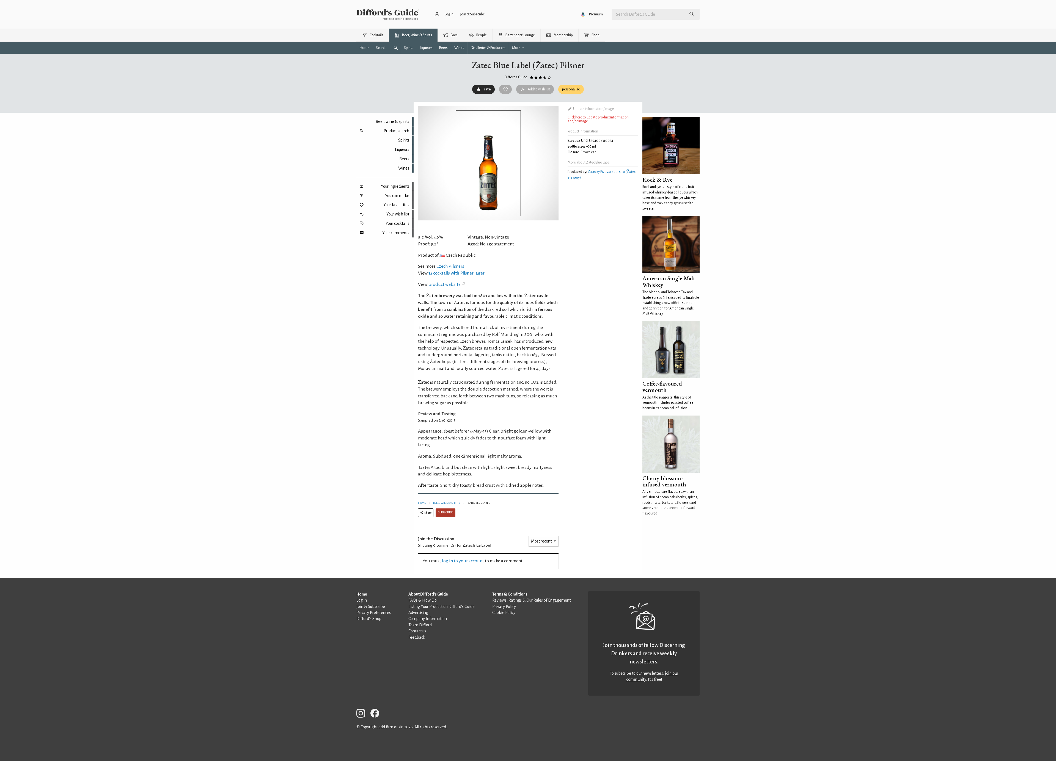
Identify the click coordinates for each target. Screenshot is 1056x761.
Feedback (416, 637)
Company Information (427, 618)
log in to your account (463, 560)
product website (444, 284)
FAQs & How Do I (423, 600)
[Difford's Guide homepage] (387, 14)
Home (422, 502)
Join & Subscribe (370, 606)
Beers (404, 159)
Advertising (418, 612)
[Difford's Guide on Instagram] (363, 714)
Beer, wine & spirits (392, 121)
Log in (361, 600)
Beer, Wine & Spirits (446, 502)
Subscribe (445, 512)
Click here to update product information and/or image (598, 119)
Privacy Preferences (373, 612)
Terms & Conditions (509, 594)
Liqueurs (402, 149)
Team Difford (420, 625)
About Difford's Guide (428, 594)
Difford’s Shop (368, 618)
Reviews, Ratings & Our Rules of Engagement (531, 600)
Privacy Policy (504, 606)
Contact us (417, 631)
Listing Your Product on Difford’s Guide (441, 606)
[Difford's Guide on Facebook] (377, 714)
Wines (403, 168)
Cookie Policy (503, 612)
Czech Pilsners (450, 266)
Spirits (403, 140)
